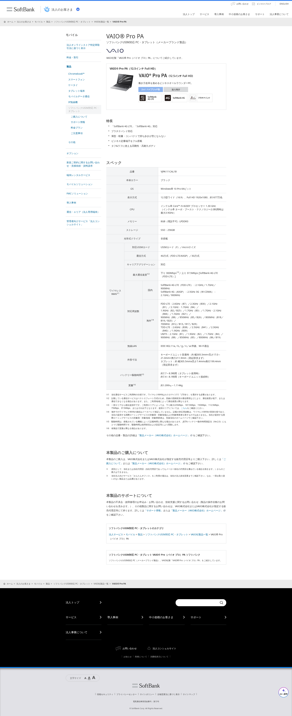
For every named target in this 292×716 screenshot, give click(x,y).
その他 (71, 142)
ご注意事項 (77, 133)
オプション (72, 153)
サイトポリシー (147, 694)
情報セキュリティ (105, 694)
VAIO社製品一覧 (101, 21)
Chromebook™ (76, 73)
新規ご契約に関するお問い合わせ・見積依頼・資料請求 (83, 164)
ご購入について (79, 116)
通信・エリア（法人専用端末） (83, 211)
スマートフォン (76, 79)
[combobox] (197, 602)
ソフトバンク (146, 685)
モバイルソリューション (80, 184)
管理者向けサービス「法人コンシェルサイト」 (83, 223)
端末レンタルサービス (78, 175)
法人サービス (116, 534)
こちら (184, 408)
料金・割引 (72, 57)
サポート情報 (78, 122)
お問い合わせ (130, 648)
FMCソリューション (77, 193)
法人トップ (72, 602)
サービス (71, 617)
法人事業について (76, 632)
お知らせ (128, 656)
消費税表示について (159, 656)
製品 (48, 21)
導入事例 (71, 202)
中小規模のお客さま (161, 617)
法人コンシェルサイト (164, 648)
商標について (141, 656)
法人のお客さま (24, 21)
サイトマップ (189, 694)
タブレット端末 (76, 90)
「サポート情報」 (153, 510)
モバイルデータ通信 (79, 96)
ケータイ (73, 85)
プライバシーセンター (126, 694)
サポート (196, 617)
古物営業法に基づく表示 (168, 694)
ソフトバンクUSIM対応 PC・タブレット (72, 21)
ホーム (10, 21)
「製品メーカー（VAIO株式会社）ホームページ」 (163, 435)
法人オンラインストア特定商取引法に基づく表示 (83, 46)
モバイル (39, 21)
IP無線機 (73, 102)
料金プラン (77, 127)
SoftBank (20, 9)
